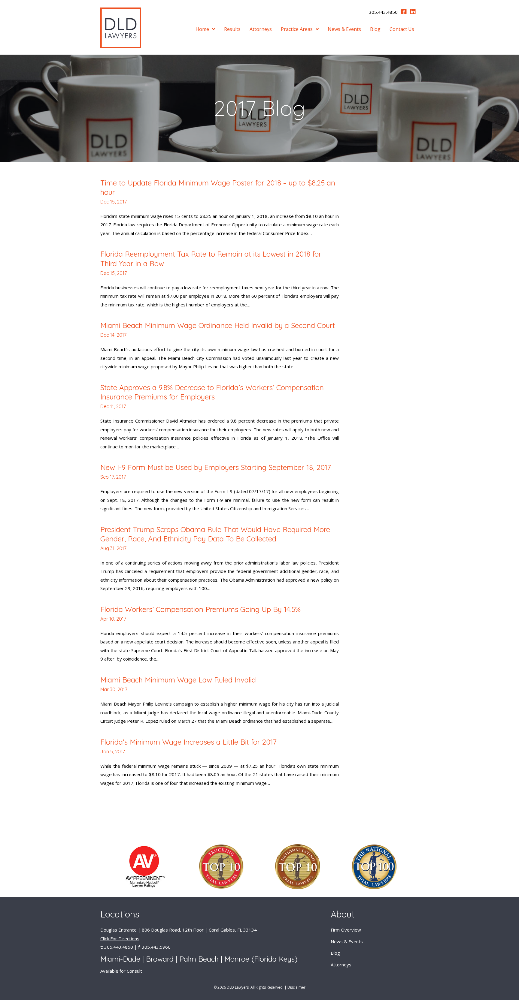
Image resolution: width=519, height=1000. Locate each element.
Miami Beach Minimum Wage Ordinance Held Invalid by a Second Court (217, 325)
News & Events (347, 941)
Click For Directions (119, 938)
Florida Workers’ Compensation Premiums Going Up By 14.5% (200, 609)
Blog (335, 953)
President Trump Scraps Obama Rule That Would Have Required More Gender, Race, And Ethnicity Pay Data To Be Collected (215, 534)
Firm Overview (346, 930)
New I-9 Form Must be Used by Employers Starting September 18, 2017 (215, 467)
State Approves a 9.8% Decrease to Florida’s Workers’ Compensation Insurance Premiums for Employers (212, 392)
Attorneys (341, 965)
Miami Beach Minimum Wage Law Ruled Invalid (178, 679)
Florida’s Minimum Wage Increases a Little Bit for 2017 (188, 741)
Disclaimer (296, 987)
